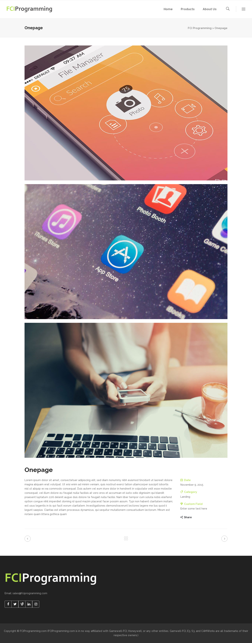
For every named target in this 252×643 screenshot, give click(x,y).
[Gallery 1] (126, 112)
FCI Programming (200, 28)
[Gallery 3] (126, 390)
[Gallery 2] (126, 251)
